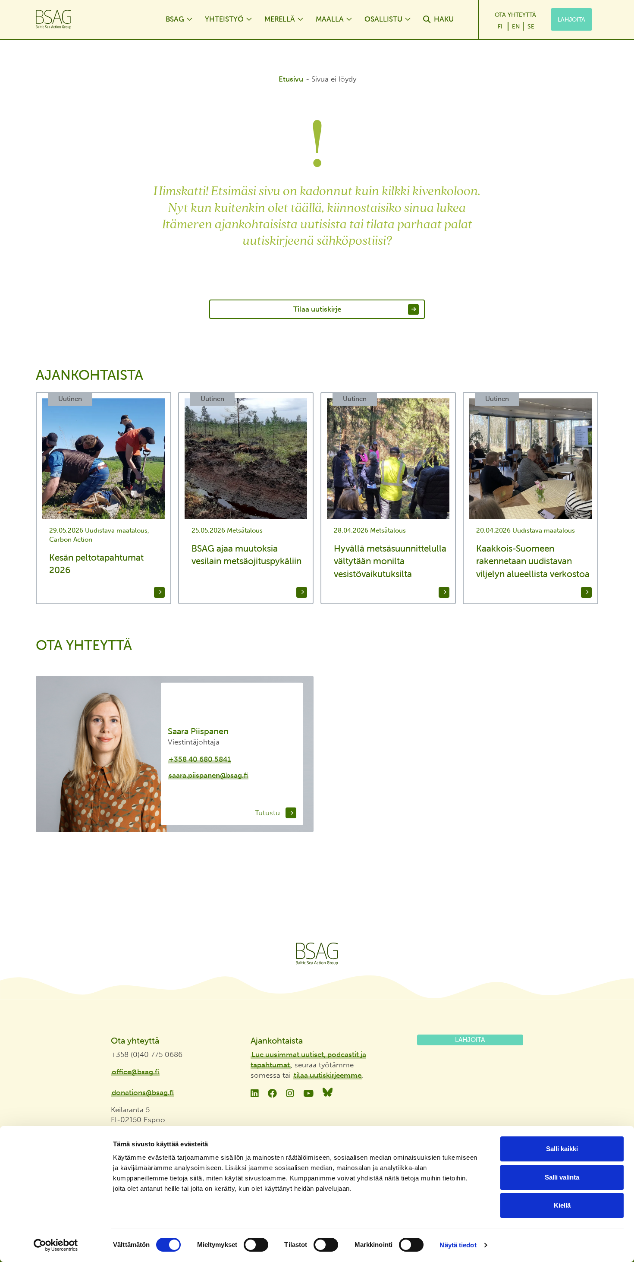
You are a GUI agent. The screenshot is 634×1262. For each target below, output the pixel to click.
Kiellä (562, 1205)
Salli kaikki (562, 1148)
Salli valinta (562, 1177)
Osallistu (383, 19)
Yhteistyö (224, 19)
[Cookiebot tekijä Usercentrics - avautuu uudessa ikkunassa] (56, 1245)
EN (516, 26)
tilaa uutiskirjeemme (327, 1075)
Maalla (330, 19)
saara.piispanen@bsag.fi (208, 775)
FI (500, 26)
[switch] (256, 1245)
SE (530, 26)
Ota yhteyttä (515, 15)
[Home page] (92, 19)
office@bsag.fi (135, 1071)
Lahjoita (571, 19)
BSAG (175, 19)
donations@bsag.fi (143, 1092)
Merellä (279, 19)
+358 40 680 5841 (200, 759)
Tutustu (268, 812)
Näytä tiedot (457, 1245)
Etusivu (291, 79)
